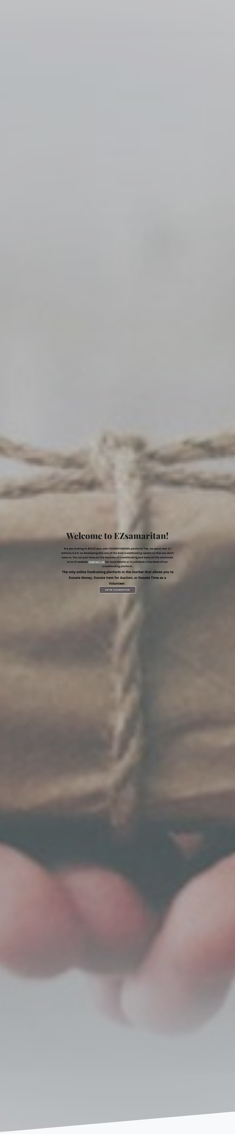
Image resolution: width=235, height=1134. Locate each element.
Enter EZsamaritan (117, 590)
